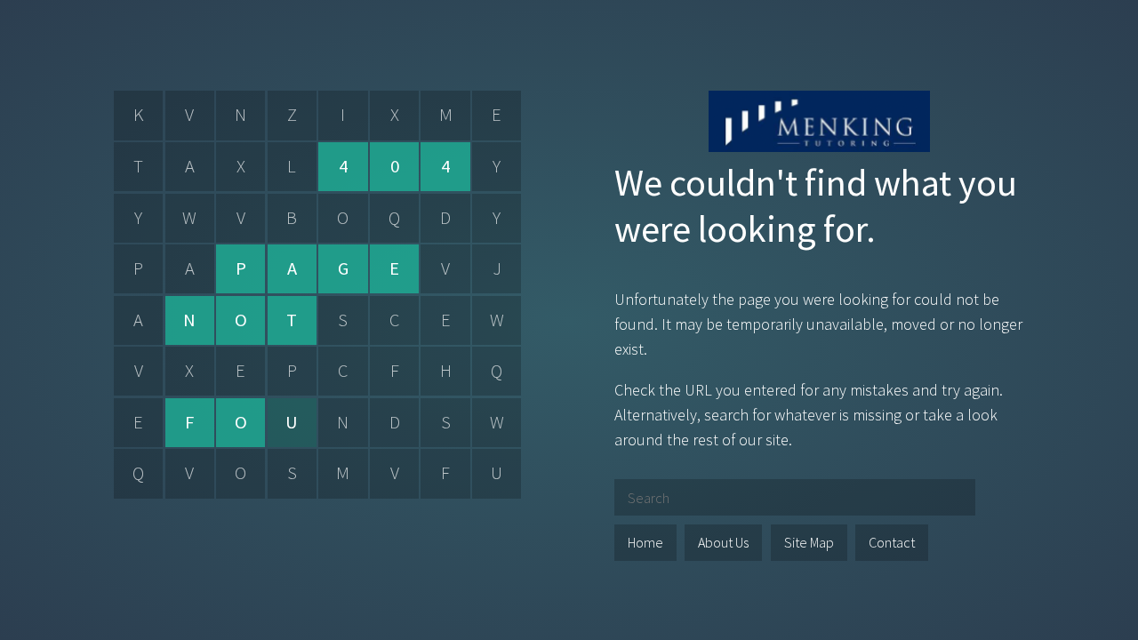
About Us (723, 542)
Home (645, 542)
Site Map (809, 542)
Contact (892, 542)
